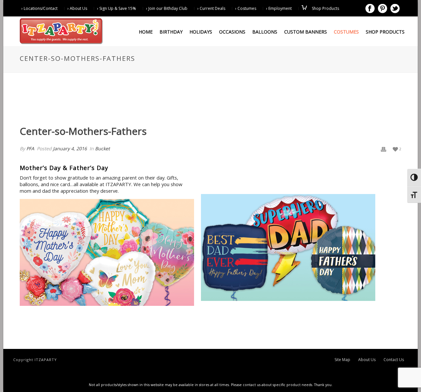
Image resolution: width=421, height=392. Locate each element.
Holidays (200, 32)
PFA (30, 148)
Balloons (264, 32)
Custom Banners (305, 32)
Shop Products (385, 32)
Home (146, 32)
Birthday (171, 32)
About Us (367, 359)
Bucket (102, 148)
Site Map (342, 359)
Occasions (232, 32)
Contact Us (394, 359)
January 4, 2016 (70, 148)
